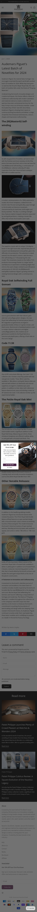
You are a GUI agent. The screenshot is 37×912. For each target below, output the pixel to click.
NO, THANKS (9, 467)
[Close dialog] (35, 444)
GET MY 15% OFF (10, 464)
